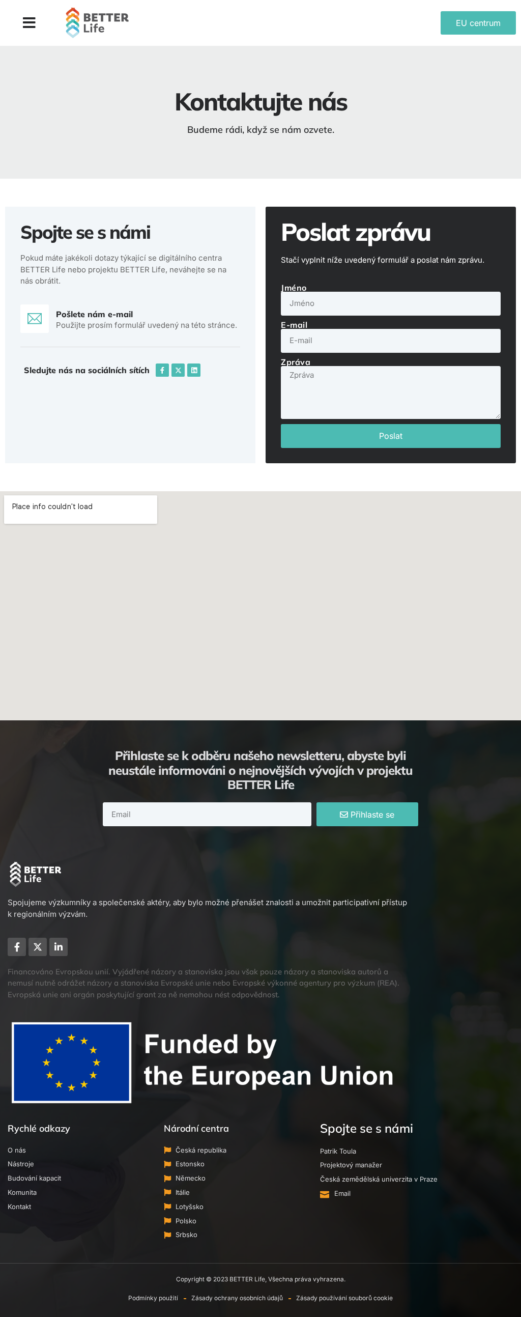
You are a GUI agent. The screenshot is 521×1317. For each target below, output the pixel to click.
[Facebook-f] (162, 370)
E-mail (294, 325)
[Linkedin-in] (58, 947)
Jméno (294, 288)
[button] (29, 23)
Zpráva (295, 362)
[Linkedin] (193, 370)
